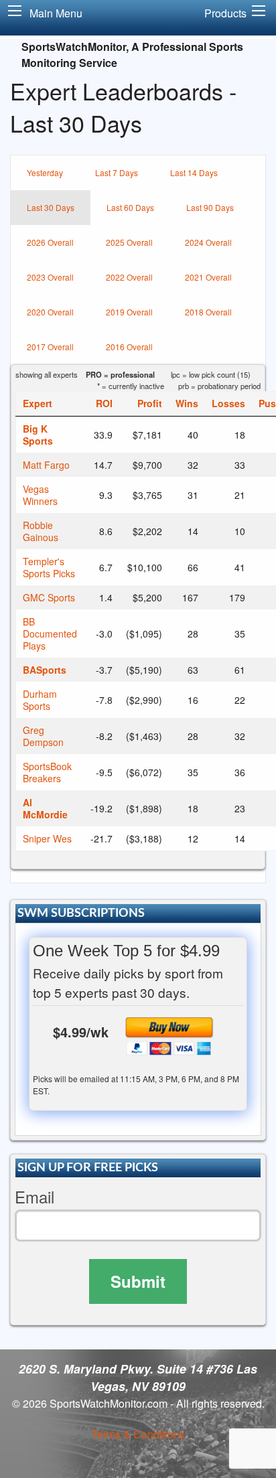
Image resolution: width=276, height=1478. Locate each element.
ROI (104, 403)
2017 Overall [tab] (50, 346)
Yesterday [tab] (45, 172)
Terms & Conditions (138, 1434)
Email (34, 1197)
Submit (138, 1281)
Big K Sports (38, 434)
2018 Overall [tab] (208, 311)
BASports (44, 669)
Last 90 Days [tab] (210, 207)
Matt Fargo (46, 464)
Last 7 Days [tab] (116, 172)
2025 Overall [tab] (129, 242)
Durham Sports (40, 700)
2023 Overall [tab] (50, 277)
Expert (37, 403)
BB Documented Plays (50, 633)
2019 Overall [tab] (129, 311)
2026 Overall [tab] (50, 242)
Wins (187, 403)
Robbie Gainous (40, 531)
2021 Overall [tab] (208, 277)
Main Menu (55, 13)
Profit (149, 403)
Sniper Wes (47, 838)
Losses (228, 403)
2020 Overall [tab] (50, 311)
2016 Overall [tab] (129, 346)
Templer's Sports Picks (49, 567)
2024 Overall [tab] (208, 242)
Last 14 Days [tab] (194, 172)
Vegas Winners (40, 495)
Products (225, 13)
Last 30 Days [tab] (50, 207)
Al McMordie (45, 808)
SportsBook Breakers (47, 772)
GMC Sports (49, 597)
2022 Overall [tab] (129, 277)
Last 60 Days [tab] (130, 207)
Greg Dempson (43, 736)
